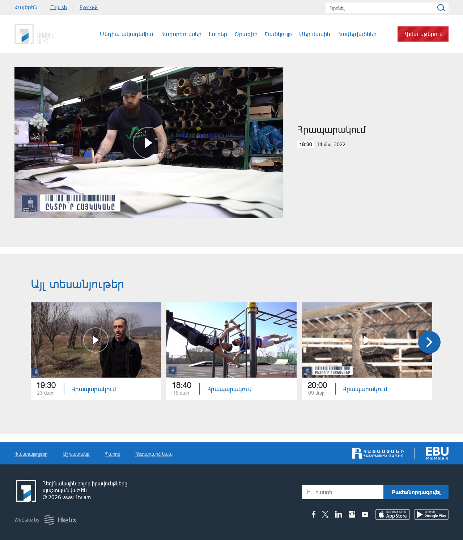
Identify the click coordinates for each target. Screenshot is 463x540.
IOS (392, 514)
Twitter (325, 514)
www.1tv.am (77, 497)
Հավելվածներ (357, 34)
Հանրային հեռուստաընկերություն (25, 491)
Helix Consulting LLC (45, 520)
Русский (89, 7)
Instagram (352, 514)
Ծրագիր (246, 34)
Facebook (313, 514)
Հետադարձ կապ (154, 454)
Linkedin (338, 514)
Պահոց (112, 454)
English (58, 7)
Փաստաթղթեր (30, 454)
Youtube (365, 514)
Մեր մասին (314, 34)
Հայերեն (26, 7)
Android (431, 514)
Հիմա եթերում (423, 34)
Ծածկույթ (278, 34)
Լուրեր (218, 34)
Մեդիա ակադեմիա (126, 34)
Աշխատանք (76, 454)
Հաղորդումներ (181, 34)
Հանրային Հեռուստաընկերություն (41, 34)
